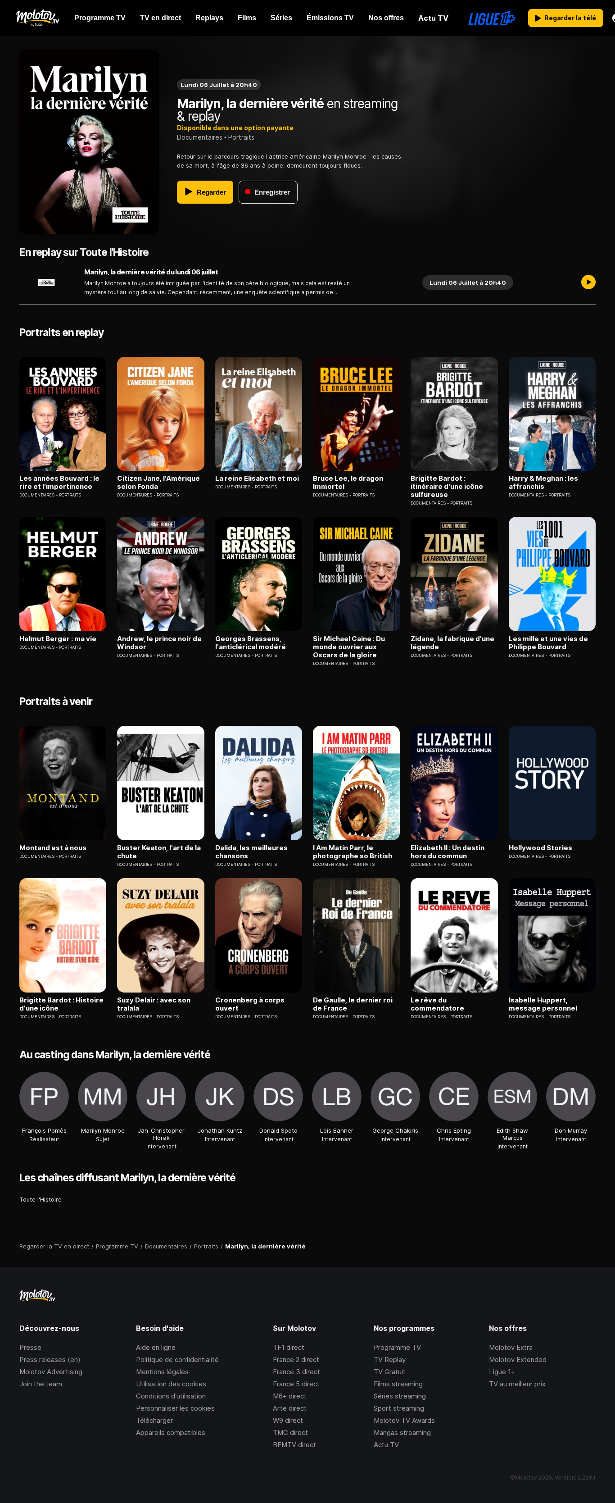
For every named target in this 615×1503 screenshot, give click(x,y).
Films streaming (398, 1384)
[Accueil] (37, 18)
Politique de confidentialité (177, 1359)
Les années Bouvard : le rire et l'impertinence (59, 482)
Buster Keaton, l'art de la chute (159, 852)
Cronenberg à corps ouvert (250, 1004)
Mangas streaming (402, 1432)
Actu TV (386, 1444)
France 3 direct (296, 1371)
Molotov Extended (518, 1359)
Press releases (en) (50, 1359)
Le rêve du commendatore (437, 1004)
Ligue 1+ (502, 1371)
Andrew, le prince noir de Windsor (159, 643)
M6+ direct (290, 1396)
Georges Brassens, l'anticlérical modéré (250, 643)
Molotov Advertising (50, 1371)
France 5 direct (296, 1384)
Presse (30, 1347)
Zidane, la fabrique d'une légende (452, 643)
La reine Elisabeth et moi (257, 478)
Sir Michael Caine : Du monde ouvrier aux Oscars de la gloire (349, 647)
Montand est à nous (52, 848)
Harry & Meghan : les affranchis (543, 482)
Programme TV (397, 1347)
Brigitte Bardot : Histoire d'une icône (61, 1004)
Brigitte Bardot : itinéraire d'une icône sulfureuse (447, 486)
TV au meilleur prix (517, 1384)
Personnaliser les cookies (175, 1408)
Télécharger (154, 1420)
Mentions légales (162, 1371)
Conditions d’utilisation (171, 1396)
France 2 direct (296, 1359)
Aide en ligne (156, 1347)
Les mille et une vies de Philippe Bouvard (548, 643)
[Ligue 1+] (492, 18)
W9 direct (288, 1420)
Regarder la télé (570, 18)
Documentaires (199, 137)
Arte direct (290, 1408)
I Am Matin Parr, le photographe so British (352, 852)
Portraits (241, 137)
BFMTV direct (294, 1444)
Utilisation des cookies (171, 1384)
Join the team (40, 1384)
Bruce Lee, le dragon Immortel (348, 482)
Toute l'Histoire (40, 1199)
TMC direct (290, 1432)
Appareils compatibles (170, 1432)
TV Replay (390, 1359)
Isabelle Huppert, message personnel (543, 1004)
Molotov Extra (511, 1347)
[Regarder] (588, 282)
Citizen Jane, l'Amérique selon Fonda (158, 482)
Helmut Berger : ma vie (57, 639)
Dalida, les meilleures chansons (251, 852)
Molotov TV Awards (404, 1420)
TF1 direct (288, 1347)
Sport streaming (399, 1408)
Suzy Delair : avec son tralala (153, 1004)
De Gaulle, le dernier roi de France (353, 1004)
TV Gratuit (390, 1371)
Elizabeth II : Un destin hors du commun (447, 852)
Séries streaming (400, 1396)
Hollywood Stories (540, 848)
